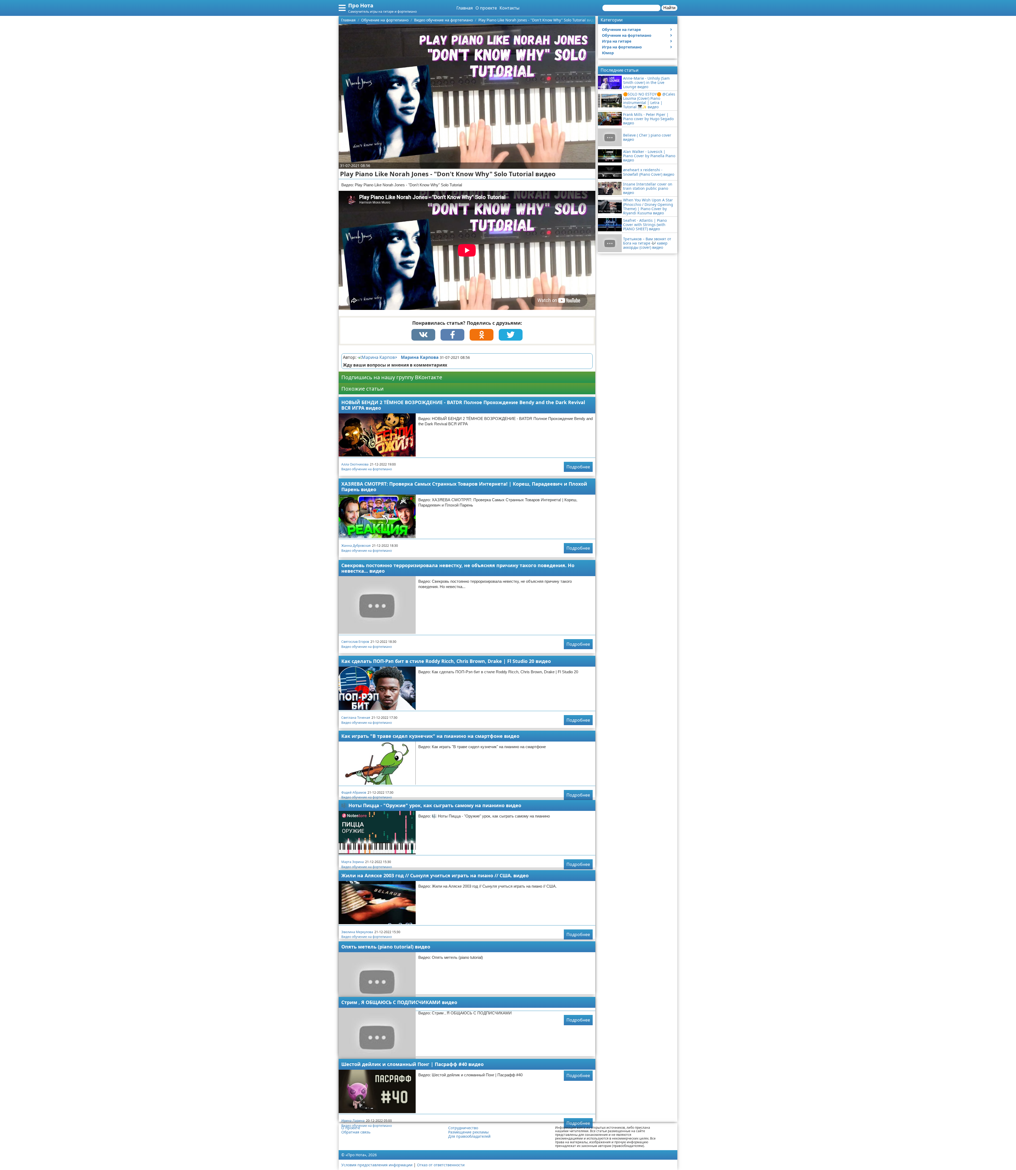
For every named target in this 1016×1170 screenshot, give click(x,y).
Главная (464, 8)
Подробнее (578, 467)
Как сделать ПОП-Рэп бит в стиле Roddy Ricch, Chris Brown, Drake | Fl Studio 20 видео (446, 661)
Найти (669, 8)
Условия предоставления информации (376, 1164)
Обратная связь (355, 1132)
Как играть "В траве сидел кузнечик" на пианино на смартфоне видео (430, 736)
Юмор (608, 52)
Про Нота (360, 5)
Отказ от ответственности (441, 1164)
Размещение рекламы (468, 1132)
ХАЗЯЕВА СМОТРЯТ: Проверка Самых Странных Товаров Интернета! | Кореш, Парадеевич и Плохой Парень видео (464, 487)
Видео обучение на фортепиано (366, 469)
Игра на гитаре (616, 41)
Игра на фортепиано (622, 46)
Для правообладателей (469, 1136)
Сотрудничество (463, 1128)
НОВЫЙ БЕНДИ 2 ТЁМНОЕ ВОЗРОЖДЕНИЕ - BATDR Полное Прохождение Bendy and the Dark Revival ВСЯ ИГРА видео (463, 405)
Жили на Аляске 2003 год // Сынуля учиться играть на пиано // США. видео (435, 875)
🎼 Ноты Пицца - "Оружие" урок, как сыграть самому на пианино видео (431, 805)
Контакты (509, 8)
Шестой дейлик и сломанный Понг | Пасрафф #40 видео (412, 1064)
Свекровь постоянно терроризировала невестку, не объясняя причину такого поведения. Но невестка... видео (457, 568)
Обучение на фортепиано (626, 35)
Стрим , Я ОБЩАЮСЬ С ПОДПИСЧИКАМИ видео (399, 1002)
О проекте (486, 8)
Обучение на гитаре (621, 29)
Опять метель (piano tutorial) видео (385, 946)
